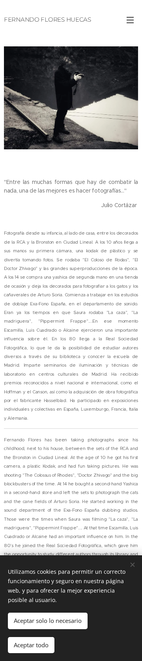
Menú (130, 20)
